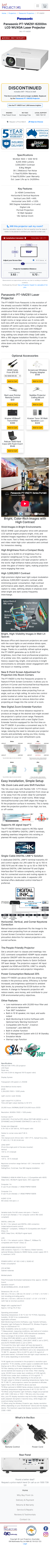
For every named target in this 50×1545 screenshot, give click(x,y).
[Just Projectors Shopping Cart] (45, 6)
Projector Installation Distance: (25, 269)
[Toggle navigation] (37, 6)
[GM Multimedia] (10, 1530)
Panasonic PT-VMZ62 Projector (28, 98)
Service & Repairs (25, 1509)
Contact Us (25, 1519)
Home (4, 13)
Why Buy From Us (25, 1495)
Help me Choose (36, 122)
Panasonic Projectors (26, 13)
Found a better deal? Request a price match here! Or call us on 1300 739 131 (25, 1482)
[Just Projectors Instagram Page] (46, 1534)
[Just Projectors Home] (11, 6)
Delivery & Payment (25, 1500)
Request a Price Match (17, 122)
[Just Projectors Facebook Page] (46, 1528)
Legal (25, 1544)
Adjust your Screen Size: (12, 260)
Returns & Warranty (25, 1505)
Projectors (12, 13)
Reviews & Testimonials (25, 1514)
